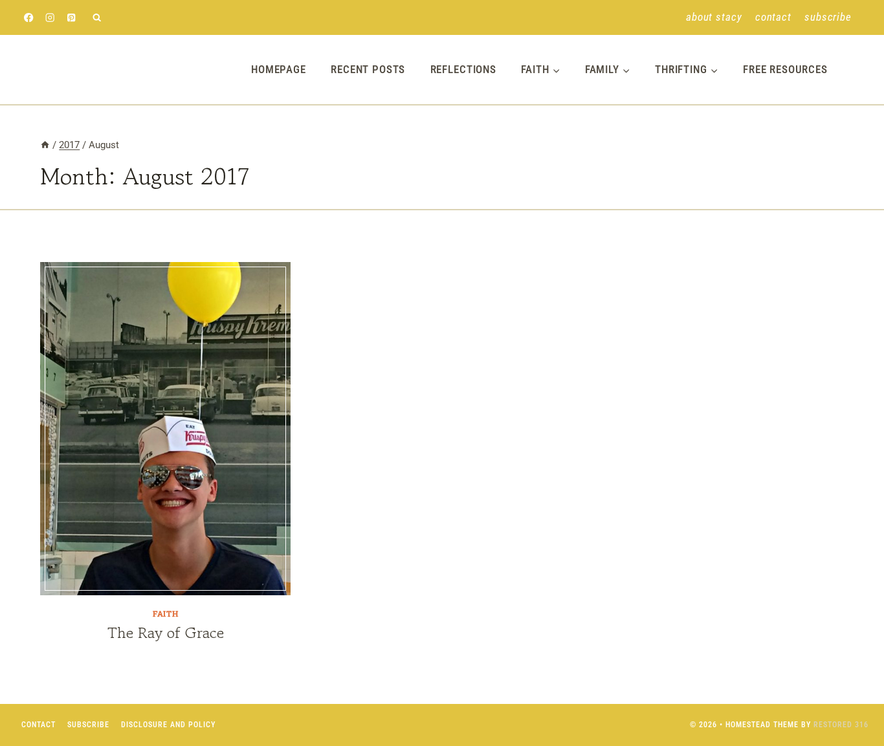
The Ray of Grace (165, 632)
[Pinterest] (71, 17)
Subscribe (828, 16)
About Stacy (714, 16)
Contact (773, 16)
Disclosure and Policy (168, 724)
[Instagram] (50, 17)
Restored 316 (840, 724)
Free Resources (785, 69)
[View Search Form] (96, 17)
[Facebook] (28, 17)
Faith (165, 613)
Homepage (278, 69)
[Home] (45, 145)
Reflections (463, 69)
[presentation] (165, 428)
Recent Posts (368, 69)
